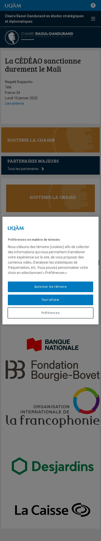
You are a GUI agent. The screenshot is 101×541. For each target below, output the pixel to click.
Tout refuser (50, 300)
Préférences (50, 312)
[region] (50, 270)
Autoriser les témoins (50, 286)
